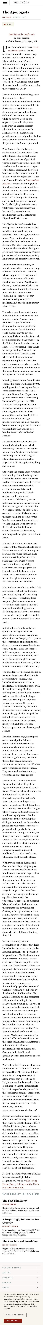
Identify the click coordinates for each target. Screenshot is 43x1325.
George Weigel (9, 1204)
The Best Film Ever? (14, 1200)
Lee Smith (6, 17)
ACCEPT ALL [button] (13, 1320)
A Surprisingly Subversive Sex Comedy (20, 1221)
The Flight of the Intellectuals (21, 34)
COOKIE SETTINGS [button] (15, 1315)
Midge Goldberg (9, 1245)
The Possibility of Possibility (20, 1241)
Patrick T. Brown (10, 1226)
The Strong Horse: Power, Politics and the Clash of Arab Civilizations (20, 1184)
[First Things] (21, 2)
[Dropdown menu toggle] (21, 1267)
